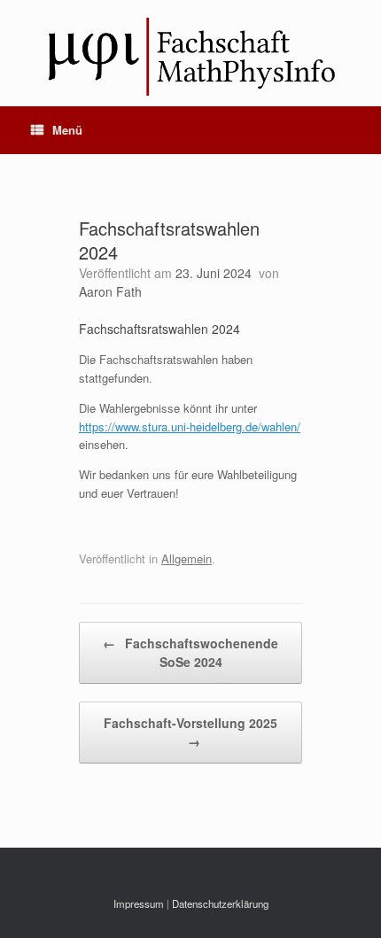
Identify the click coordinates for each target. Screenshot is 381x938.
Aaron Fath (110, 291)
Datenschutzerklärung (220, 903)
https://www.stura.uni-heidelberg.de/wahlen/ (189, 426)
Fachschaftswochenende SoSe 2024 (190, 652)
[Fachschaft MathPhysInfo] (190, 53)
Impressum (138, 903)
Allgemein (186, 558)
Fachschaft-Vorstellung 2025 (190, 732)
